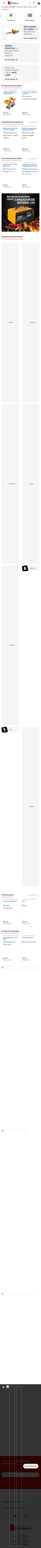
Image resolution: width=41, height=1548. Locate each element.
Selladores (15, 899)
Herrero (32, 935)
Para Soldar (15, 935)
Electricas (6, 90)
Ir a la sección (32, 122)
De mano (24, 90)
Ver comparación (31, 1466)
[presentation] (1, 16)
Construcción (7, 899)
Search (29, 3)
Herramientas (13, 90)
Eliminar (7, 1386)
